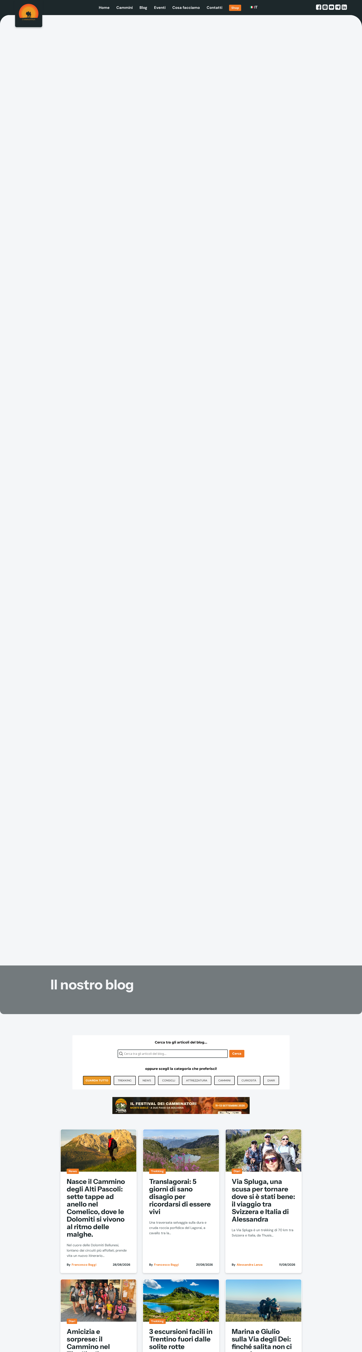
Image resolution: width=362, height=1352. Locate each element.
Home (104, 7)
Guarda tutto (97, 1080)
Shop (235, 8)
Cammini (124, 7)
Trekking (125, 1080)
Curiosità (249, 1080)
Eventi (160, 7)
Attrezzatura (196, 1080)
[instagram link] (325, 8)
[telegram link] (338, 8)
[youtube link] (331, 8)
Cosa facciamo (186, 7)
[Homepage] (28, 13)
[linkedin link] (344, 8)
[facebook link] (318, 8)
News (147, 1080)
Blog (143, 7)
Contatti (214, 7)
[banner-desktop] (181, 1105)
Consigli (168, 1080)
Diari (271, 1080)
